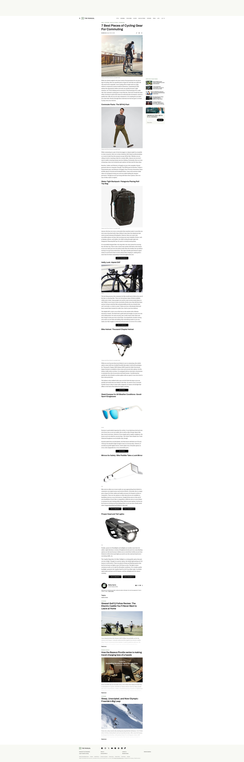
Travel (154, 18)
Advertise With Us (104, 753)
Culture (135, 18)
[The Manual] (88, 18)
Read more (103, 646)
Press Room (123, 756)
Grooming (122, 18)
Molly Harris (112, 585)
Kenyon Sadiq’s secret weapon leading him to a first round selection (158, 82)
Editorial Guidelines (147, 751)
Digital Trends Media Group (84, 756)
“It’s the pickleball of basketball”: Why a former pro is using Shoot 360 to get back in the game (158, 103)
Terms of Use (111, 756)
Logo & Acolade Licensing (84, 753)
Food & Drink (129, 18)
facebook (136, 585)
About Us (102, 751)
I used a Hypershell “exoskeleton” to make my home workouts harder (158, 87)
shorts (129, 152)
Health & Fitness (141, 18)
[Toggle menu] (79, 18)
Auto (158, 18)
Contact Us (124, 751)
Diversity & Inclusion (104, 756)
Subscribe (160, 120)
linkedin (140, 585)
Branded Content (105, 650)
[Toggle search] (164, 18)
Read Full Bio (111, 591)
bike (137, 84)
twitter (142, 585)
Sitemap (128, 756)
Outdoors (149, 18)
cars (125, 489)
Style (117, 18)
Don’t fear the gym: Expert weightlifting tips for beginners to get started (158, 98)
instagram (138, 585)
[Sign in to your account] (162, 18)
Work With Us (96, 756)
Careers (91, 756)
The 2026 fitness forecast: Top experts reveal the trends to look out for (159, 93)
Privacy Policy (149, 122)
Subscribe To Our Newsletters (84, 751)
